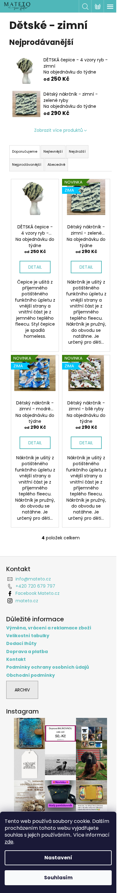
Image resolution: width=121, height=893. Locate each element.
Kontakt (16, 659)
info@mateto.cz (33, 579)
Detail (35, 267)
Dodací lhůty (21, 643)
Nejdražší (77, 151)
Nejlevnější (53, 151)
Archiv (22, 690)
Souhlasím (58, 877)
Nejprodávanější (26, 164)
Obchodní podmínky (30, 675)
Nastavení (58, 857)
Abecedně (56, 164)
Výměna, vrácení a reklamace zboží (48, 628)
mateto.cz (27, 601)
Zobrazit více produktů (58, 130)
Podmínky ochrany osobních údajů (47, 667)
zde (9, 841)
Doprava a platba (27, 651)
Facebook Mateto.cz (38, 593)
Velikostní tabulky (27, 635)
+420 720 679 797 (35, 586)
